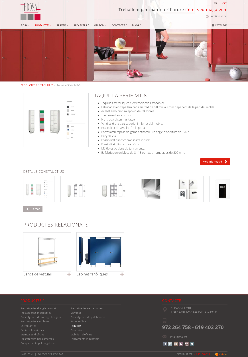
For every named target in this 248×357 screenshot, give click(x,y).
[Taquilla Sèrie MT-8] (56, 120)
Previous (18, 119)
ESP (215, 3)
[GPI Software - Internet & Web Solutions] (221, 354)
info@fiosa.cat (218, 16)
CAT (224, 3)
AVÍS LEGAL (27, 354)
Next (93, 119)
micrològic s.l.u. (203, 354)
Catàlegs (220, 25)
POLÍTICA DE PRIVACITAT (50, 354)
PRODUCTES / (29, 85)
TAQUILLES (46, 85)
